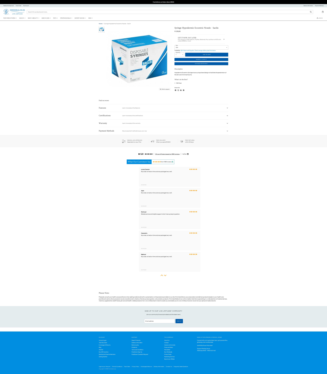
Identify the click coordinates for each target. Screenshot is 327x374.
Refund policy (135, 345)
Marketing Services (169, 356)
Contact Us (169, 366)
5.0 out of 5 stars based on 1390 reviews (167, 154)
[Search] (311, 12)
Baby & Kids (46, 18)
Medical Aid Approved (8, 5)
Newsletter (167, 349)
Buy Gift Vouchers (103, 352)
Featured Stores (9, 18)
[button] (162, 276)
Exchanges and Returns (201, 63)
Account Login (102, 340)
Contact (166, 342)
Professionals (65, 18)
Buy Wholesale (168, 352)
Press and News (168, 347)
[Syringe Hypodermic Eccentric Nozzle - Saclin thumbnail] (101, 29)
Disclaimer (134, 347)
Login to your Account (104, 366)
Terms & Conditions (117, 366)
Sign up (179, 321)
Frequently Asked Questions (181, 366)
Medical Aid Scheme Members (107, 354)
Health (21, 18)
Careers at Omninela (169, 345)
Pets (55, 18)
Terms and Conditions (137, 349)
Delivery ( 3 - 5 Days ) (201, 59)
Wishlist (101, 349)
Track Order (18, 5)
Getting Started (103, 356)
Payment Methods (319, 5)
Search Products (136, 340)
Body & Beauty (33, 18)
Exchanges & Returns (104, 345)
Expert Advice (80, 18)
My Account (26, 5)
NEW (90, 18)
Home (100, 23)
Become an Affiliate (169, 359)
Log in (320, 18)
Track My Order (103, 342)
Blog (100, 347)
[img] (157, 162)
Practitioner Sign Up (137, 352)
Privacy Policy (167, 354)
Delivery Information (308, 5)
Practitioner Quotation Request (140, 354)
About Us (166, 340)
